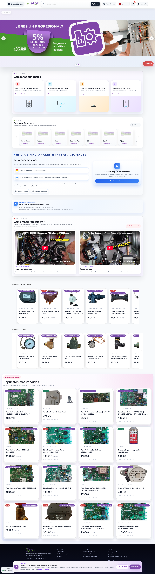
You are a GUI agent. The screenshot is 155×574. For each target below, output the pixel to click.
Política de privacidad (63, 554)
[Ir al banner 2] (78, 64)
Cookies (59, 556)
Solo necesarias (122, 567)
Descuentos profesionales (90, 556)
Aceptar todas (135, 567)
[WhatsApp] (109, 560)
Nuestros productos (88, 554)
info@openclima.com (31, 558)
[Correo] (113, 560)
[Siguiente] (151, 38)
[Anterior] (3, 38)
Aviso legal (60, 551)
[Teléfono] (117, 560)
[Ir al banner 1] (76, 64)
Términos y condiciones (89, 551)
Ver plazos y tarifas (116, 181)
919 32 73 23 (42, 558)
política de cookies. (43, 570)
